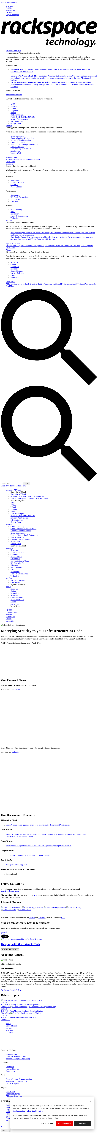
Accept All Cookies (64, 1123)
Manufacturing (16, 209)
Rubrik (13, 113)
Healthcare (15, 180)
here (35, 895)
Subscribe (4, 932)
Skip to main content (8, 2)
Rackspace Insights (13, 1094)
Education (14, 201)
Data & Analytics (17, 147)
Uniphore (14, 111)
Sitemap (9, 1120)
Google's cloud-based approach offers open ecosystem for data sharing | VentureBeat (37, 825)
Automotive (15, 214)
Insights (9, 220)
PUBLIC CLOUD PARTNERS (23, 117)
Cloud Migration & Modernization (23, 138)
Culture (13, 264)
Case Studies (52, 238)
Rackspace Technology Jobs (16, 865)
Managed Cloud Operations (21, 140)
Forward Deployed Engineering (18, 1059)
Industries (9, 164)
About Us (14, 262)
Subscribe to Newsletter (10, 949)
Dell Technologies (17, 115)
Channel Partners (17, 271)
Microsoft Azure (17, 121)
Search (26, 483)
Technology (15, 218)
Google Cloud (16, 123)
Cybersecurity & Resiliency (21, 149)
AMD (13, 104)
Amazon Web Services (19, 119)
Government (15, 195)
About (8, 250)
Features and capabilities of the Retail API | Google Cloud (28, 855)
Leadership (15, 267)
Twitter (32, 918)
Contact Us (5, 486)
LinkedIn (16, 690)
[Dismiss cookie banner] (90, 1101)
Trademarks (10, 1105)
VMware (14, 106)
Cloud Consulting (17, 136)
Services (9, 126)
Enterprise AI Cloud (13, 51)
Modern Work (16, 153)
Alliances (14, 269)
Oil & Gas (14, 185)
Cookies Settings (47, 1123)
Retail (13, 212)
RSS (63, 918)
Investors (9, 1030)
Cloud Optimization (18, 142)
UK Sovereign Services (19, 199)
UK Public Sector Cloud (20, 197)
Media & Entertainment (19, 216)
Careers (13, 275)
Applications (15, 151)
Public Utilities (16, 187)
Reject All (82, 1123)
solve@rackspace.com (10, 891)
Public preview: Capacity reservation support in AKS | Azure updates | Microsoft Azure (38, 846)
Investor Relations (17, 273)
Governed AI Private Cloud (16, 1056)
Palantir (13, 108)
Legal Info (10, 1109)
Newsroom (15, 277)
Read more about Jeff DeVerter (12, 990)
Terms (8, 1107)
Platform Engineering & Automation (24, 144)
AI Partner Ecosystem (14, 95)
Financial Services (17, 182)
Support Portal (11, 1026)
